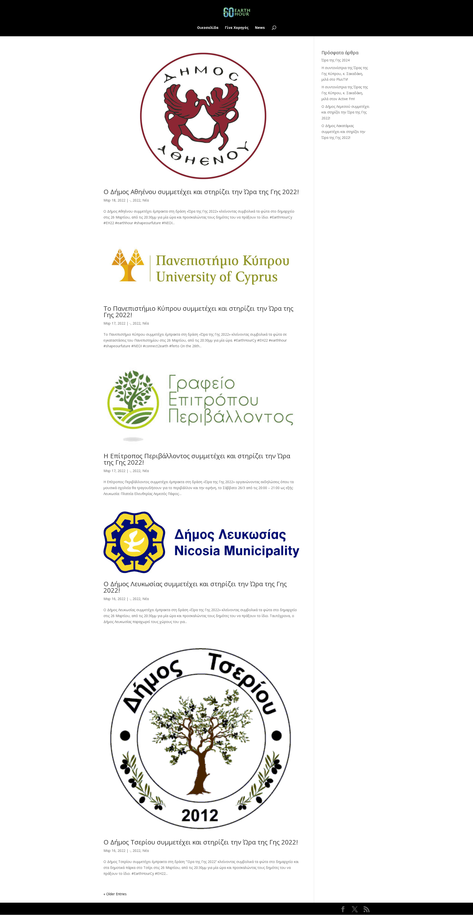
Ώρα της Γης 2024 (335, 60)
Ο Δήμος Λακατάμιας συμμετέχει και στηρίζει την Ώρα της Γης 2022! (343, 131)
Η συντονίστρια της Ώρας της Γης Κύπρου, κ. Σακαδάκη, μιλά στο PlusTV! (344, 73)
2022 (136, 200)
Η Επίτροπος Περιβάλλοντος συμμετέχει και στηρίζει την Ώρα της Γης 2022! (196, 459)
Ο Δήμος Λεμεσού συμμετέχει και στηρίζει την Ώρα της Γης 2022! (345, 112)
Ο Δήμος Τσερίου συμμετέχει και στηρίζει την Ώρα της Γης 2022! (200, 842)
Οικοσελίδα (208, 28)
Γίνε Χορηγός (237, 28)
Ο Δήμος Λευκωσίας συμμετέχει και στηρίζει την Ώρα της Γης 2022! (195, 587)
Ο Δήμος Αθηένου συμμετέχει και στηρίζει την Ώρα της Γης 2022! (201, 191)
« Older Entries (115, 894)
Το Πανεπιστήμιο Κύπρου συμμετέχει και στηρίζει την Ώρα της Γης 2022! (198, 311)
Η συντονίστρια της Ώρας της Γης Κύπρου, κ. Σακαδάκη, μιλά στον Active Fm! (344, 93)
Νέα (145, 200)
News (260, 28)
